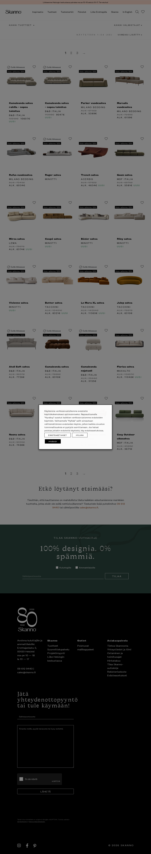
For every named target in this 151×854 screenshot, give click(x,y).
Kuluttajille (66, 41)
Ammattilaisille (87, 41)
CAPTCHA (51, 62)
